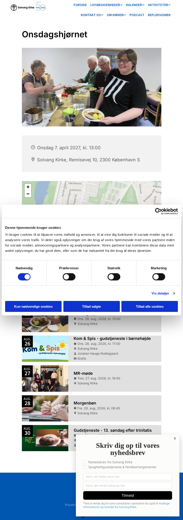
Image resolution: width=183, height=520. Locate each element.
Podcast (136, 15)
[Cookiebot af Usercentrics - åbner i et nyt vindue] (158, 211)
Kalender (134, 4)
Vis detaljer (160, 293)
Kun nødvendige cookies (33, 306)
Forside (80, 4)
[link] (106, 5)
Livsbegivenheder (105, 4)
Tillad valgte (91, 306)
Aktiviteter (158, 4)
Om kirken (115, 15)
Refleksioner (159, 15)
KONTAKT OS (91, 15)
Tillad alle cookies (150, 306)
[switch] (69, 276)
